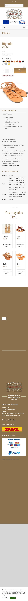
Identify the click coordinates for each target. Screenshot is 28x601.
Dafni (5, 264)
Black (10, 196)
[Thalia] (7, 229)
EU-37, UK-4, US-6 (16, 180)
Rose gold (15, 194)
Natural (17, 192)
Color (3, 58)
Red (24, 194)
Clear (24, 67)
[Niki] (21, 256)
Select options (6, 245)
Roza (18, 237)
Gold (20, 196)
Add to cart (20, 70)
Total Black (12, 192)
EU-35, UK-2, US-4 (13, 178)
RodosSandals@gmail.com (12, 165)
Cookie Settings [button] (5, 597)
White (14, 196)
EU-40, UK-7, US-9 (13, 185)
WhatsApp (12, 420)
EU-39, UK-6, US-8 (19, 182)
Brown (21, 192)
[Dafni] (7, 256)
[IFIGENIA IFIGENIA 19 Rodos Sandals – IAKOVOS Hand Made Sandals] (14, 93)
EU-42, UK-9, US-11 (17, 187)
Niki (18, 264)
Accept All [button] (13, 597)
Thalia (5, 237)
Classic (11, 199)
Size (3, 51)
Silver (17, 196)
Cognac (21, 194)
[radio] (4, 61)
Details (10, 244)
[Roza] (21, 229)
